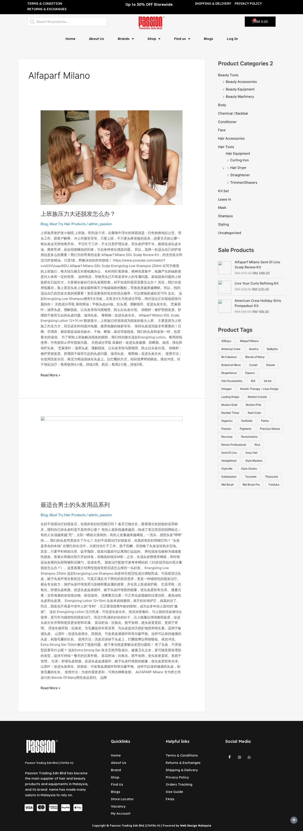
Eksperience (229, 373)
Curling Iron (239, 160)
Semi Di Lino (229, 452)
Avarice (253, 349)
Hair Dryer (238, 168)
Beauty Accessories (241, 82)
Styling (223, 224)
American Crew (230, 349)
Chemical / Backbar (233, 113)
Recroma (226, 436)
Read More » (50, 375)
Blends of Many (255, 357)
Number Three (230, 412)
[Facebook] (229, 757)
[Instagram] (239, 757)
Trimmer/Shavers (243, 182)
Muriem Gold (229, 404)
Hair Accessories (231, 138)
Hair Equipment (238, 153)
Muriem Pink (253, 404)
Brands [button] (124, 39)
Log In (232, 39)
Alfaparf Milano (249, 341)
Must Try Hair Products (67, 224)
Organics (226, 420)
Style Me (226, 468)
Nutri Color (254, 412)
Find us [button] (180, 39)
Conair (253, 365)
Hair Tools (226, 147)
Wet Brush (227, 484)
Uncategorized (229, 233)
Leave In (224, 199)
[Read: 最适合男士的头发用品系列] (112, 456)
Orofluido (246, 420)
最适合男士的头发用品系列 (75, 504)
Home (70, 39)
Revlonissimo (249, 436)
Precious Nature (270, 428)
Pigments (245, 428)
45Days (226, 341)
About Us (96, 39)
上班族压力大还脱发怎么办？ (78, 213)
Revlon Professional (233, 444)
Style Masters (253, 460)
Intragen (226, 388)
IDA (253, 380)
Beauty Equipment (240, 89)
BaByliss (272, 349)
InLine (268, 380)
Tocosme (250, 476)
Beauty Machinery (240, 96)
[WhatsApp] (249, 757)
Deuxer (270, 365)
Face (222, 130)
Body (222, 105)
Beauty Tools (228, 75)
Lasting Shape (230, 396)
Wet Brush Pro (251, 484)
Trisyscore (271, 476)
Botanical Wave (231, 365)
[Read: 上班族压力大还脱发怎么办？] (112, 157)
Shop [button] (152, 39)
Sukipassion (228, 476)
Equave (250, 373)
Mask (222, 207)
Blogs (208, 39)
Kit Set (223, 191)
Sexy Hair (252, 452)
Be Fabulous (229, 357)
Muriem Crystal (257, 396)
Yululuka (273, 484)
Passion (226, 428)
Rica (257, 444)
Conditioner (227, 122)
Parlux (265, 420)
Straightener (240, 175)
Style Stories (249, 468)
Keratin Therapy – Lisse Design (259, 388)
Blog (44, 224)
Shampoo (225, 216)
